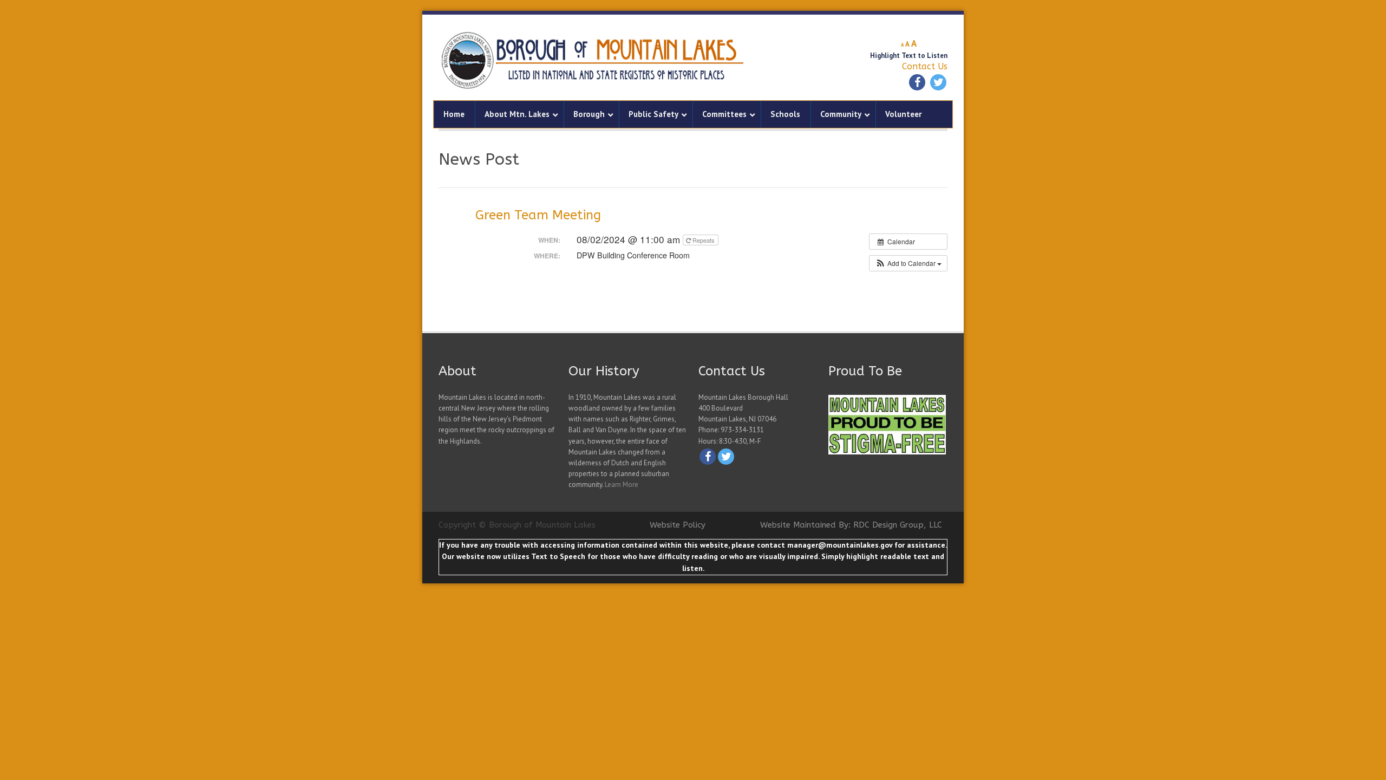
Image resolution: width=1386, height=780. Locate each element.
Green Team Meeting (538, 215)
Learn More (621, 484)
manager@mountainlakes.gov (839, 545)
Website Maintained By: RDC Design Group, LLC (851, 525)
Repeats (703, 240)
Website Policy (677, 525)
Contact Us (924, 66)
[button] (908, 263)
